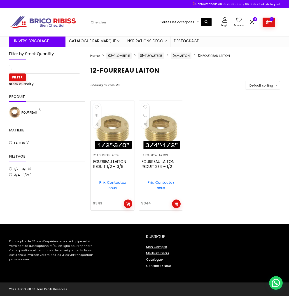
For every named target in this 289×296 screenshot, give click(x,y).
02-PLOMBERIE (119, 55)
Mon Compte (156, 247)
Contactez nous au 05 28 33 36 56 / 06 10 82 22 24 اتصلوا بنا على (237, 4)
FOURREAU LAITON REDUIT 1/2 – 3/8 (109, 164)
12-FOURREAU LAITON (106, 155)
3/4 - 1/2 (21, 175)
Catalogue (154, 259)
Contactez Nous (159, 266)
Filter (17, 77)
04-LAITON (181, 55)
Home (95, 55)
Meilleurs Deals (157, 253)
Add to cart (128, 204)
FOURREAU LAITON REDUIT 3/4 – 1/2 (158, 164)
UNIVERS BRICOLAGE (30, 41)
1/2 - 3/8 (21, 169)
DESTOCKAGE (186, 41)
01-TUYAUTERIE (151, 55)
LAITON (19, 143)
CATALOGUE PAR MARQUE (92, 41)
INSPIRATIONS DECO (144, 41)
